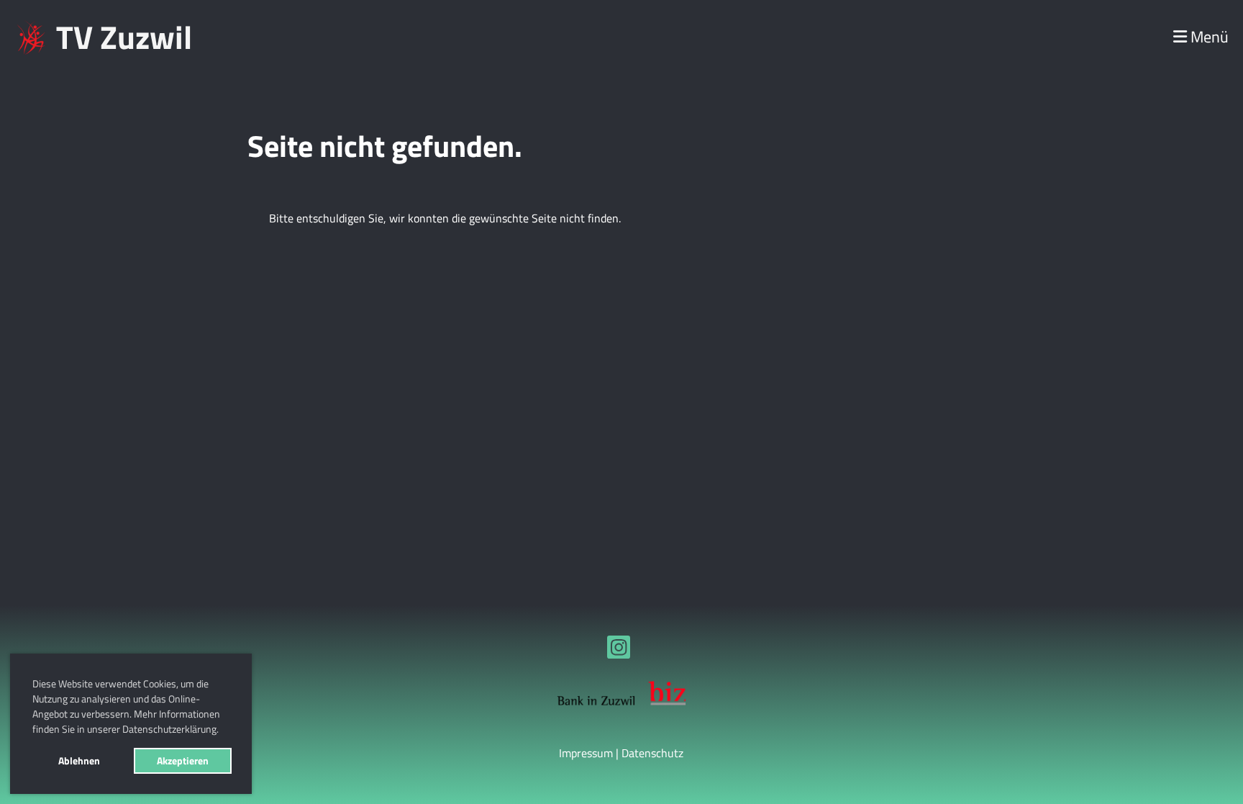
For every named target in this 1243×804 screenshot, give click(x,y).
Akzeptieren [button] (183, 761)
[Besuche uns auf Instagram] (618, 650)
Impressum (586, 753)
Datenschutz (652, 753)
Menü (1208, 37)
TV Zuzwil (124, 37)
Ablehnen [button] (79, 761)
